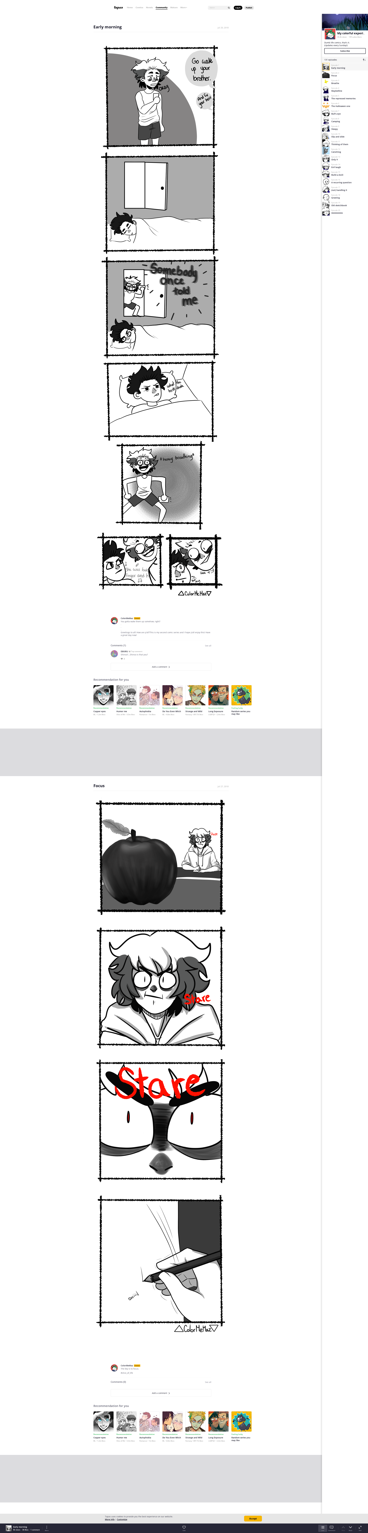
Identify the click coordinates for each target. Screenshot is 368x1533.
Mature (174, 7)
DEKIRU (124, 651)
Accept (253, 1518)
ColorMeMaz (127, 618)
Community (161, 7)
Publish (249, 8)
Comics (139, 7)
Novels (149, 7)
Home (130, 7)
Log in (238, 8)
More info (110, 1519)
